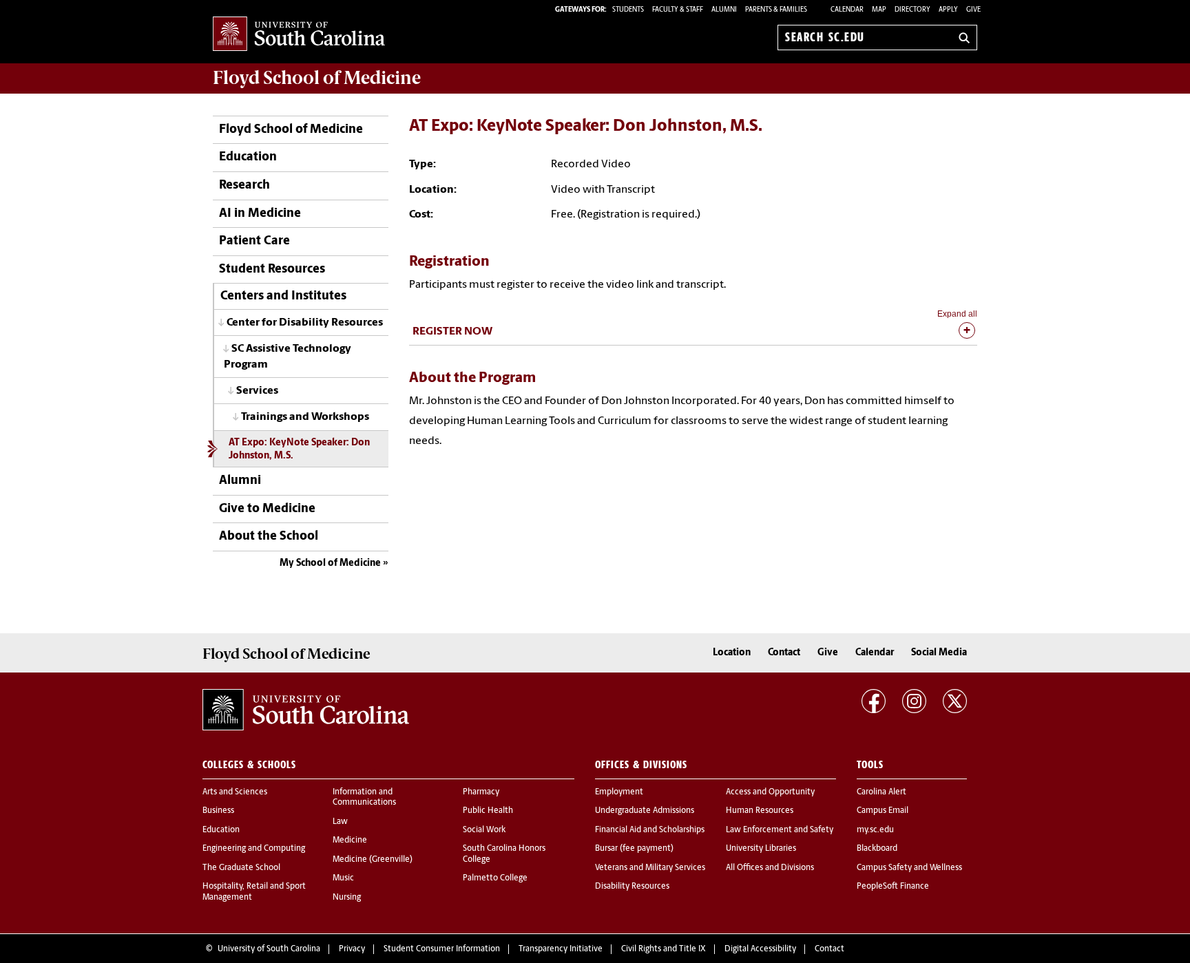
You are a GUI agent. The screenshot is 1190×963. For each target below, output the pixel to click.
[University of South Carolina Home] (299, 35)
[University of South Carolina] (305, 709)
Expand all (957, 314)
